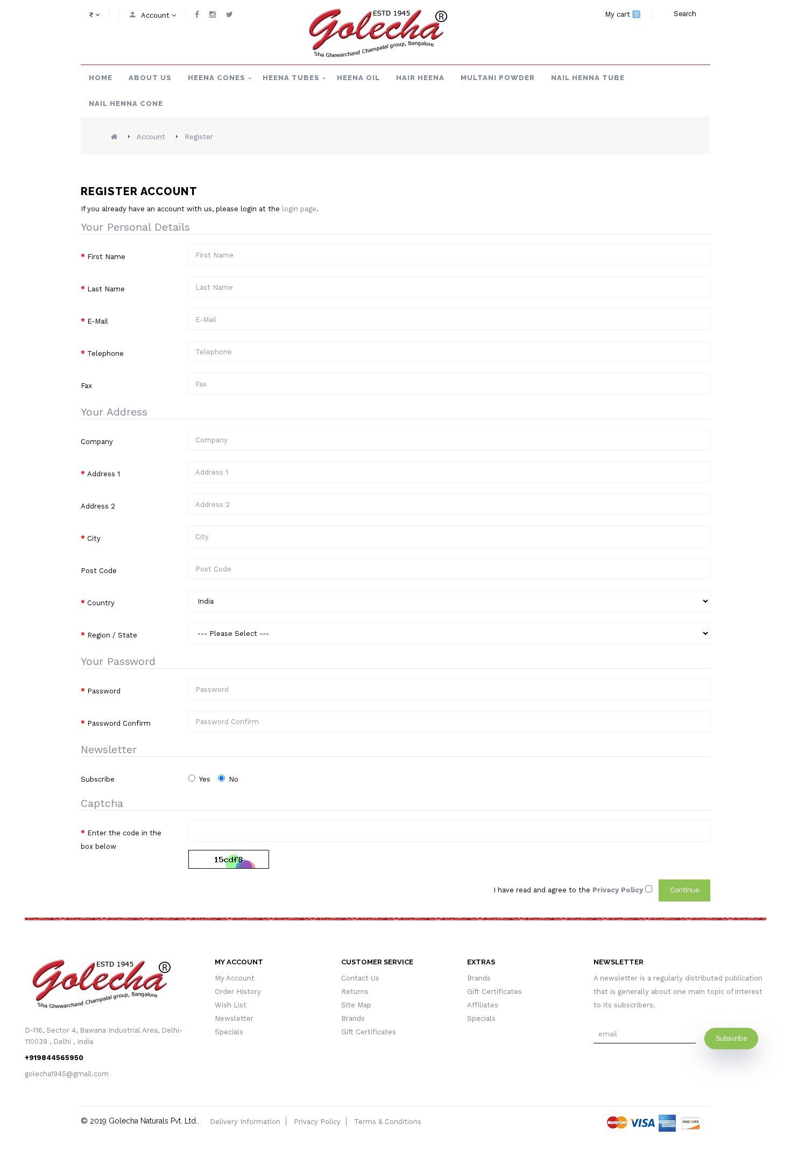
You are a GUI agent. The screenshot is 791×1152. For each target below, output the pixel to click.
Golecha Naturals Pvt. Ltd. (153, 1121)
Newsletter (234, 1018)
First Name (106, 257)
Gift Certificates (368, 1032)
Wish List (230, 1005)
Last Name (106, 289)
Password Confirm (119, 723)
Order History (238, 992)
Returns (355, 992)
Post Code (99, 571)
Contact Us (360, 978)
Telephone (105, 353)
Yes (204, 779)
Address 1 (103, 474)
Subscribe (98, 779)
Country (101, 603)
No (233, 779)
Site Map (356, 1005)
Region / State (112, 635)
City (94, 538)
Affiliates (482, 1005)
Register (199, 137)
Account (151, 137)
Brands (353, 1018)
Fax (86, 386)
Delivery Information (245, 1122)
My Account (235, 978)
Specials (229, 1032)
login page (299, 209)
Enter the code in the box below (121, 839)
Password (104, 691)
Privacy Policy (317, 1122)
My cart (622, 14)
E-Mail (97, 321)
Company (97, 442)
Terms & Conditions (387, 1122)
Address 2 (98, 506)
